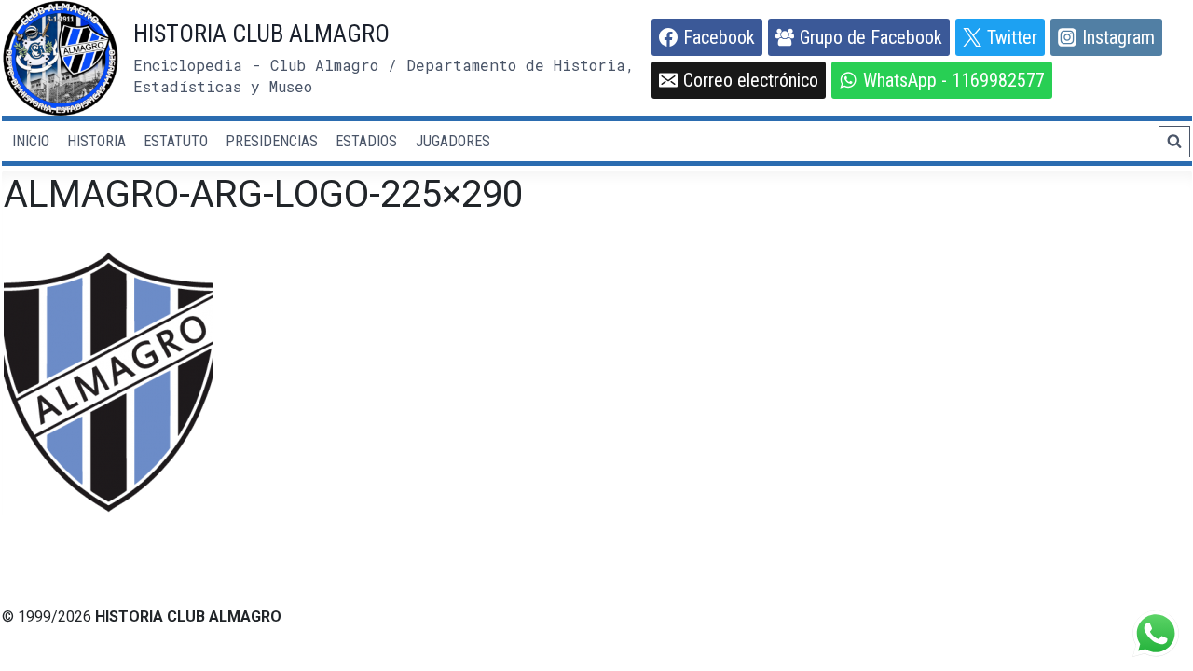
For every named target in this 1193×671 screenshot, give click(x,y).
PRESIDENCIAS (272, 141)
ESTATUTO (176, 141)
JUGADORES (453, 141)
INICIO (30, 141)
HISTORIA (96, 141)
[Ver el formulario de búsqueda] (1174, 141)
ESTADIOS (366, 141)
